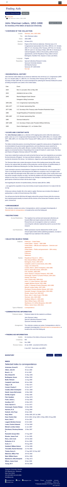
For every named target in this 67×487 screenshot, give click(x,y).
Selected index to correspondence (15, 210)
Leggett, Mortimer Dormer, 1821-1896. (36, 283)
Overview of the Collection (19, 31)
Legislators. (28, 251)
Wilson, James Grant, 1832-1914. (34, 305)
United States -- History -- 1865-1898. (35, 243)
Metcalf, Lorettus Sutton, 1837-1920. (35, 287)
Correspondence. (30, 307)
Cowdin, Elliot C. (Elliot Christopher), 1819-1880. (39, 267)
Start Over (25, 13)
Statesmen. (28, 255)
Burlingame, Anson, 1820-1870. (34, 262)
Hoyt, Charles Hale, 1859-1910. (34, 279)
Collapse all (58, 355)
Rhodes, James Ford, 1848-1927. (34, 293)
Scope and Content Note (17, 132)
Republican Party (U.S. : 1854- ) (34, 258)
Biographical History (16, 74)
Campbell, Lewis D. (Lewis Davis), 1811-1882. (38, 263)
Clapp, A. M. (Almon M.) (31, 265)
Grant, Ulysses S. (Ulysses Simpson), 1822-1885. (39, 273)
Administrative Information (19, 312)
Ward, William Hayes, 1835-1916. (34, 301)
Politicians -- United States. (32, 241)
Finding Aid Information (17, 334)
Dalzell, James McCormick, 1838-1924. (36, 269)
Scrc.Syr (27, 69)
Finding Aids (10, 16)
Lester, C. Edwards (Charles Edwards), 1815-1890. (39, 285)
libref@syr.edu (9, 477)
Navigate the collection (55, 23)
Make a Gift (56, 482)
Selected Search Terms (17, 239)
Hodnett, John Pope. (31, 277)
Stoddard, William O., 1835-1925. (34, 299)
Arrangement (12, 205)
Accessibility (49, 480)
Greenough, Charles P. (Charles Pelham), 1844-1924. (40, 275)
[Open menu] (59, 3)
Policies (37, 480)
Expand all (49, 355)
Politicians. (28, 253)
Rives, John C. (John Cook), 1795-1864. (36, 295)
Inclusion (56, 480)
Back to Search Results (13, 13)
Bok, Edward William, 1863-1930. (34, 260)
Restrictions (12, 215)
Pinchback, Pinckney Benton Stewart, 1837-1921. (39, 289)
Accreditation (48, 482)
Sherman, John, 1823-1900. (33, 33)
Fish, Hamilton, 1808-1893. (32, 271)
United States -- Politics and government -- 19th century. (41, 249)
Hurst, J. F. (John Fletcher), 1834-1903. (36, 281)
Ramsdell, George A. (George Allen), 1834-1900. (39, 291)
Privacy (42, 480)
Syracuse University (42, 483)
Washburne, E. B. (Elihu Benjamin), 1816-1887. (38, 303)
